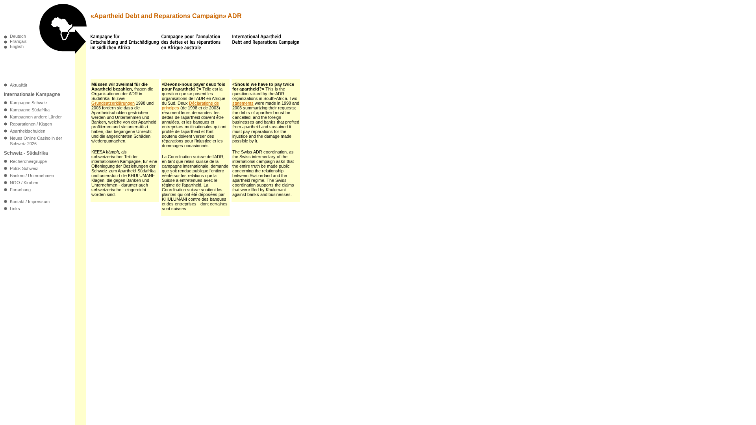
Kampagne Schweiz (29, 102)
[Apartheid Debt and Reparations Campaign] (63, 51)
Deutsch (18, 36)
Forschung (20, 189)
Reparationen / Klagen (31, 124)
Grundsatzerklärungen (113, 103)
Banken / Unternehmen (32, 175)
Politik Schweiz (24, 168)
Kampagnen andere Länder (36, 117)
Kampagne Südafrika (30, 109)
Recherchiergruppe (28, 161)
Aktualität (18, 85)
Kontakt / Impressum (30, 201)
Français (18, 41)
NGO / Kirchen (24, 182)
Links (15, 208)
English (17, 46)
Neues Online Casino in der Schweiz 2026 (36, 141)
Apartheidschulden (27, 131)
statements (243, 103)
